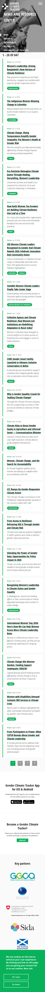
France (22, 273)
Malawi (11, 719)
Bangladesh (13, 88)
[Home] (11, 7)
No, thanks (16, 984)
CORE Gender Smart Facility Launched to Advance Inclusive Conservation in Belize (22, 362)
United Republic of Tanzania (19, 305)
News (6, 34)
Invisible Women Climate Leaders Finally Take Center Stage (23, 287)
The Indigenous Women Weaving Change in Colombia (23, 102)
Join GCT (22, 840)
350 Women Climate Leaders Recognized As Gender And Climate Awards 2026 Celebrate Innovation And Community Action (24, 249)
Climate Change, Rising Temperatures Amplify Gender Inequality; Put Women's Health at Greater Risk (23, 138)
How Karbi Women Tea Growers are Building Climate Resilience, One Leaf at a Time (22, 210)
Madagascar (13, 610)
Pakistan (12, 273)
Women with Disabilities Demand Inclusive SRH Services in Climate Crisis (23, 700)
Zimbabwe (12, 193)
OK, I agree (16, 977)
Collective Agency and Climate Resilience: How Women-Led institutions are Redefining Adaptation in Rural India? (21, 323)
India (11, 158)
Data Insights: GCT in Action (16, 50)
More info (28, 969)
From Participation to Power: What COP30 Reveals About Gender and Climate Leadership (24, 735)
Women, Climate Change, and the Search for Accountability (23, 462)
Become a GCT (9, 46)
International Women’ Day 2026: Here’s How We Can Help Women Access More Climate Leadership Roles (23, 628)
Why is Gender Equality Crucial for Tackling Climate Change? (23, 395)
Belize (11, 381)
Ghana (11, 448)
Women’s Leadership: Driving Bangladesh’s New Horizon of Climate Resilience (21, 69)
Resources (8, 38)
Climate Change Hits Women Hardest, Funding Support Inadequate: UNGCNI (20, 665)
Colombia (12, 120)
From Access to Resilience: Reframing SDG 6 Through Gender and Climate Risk (23, 524)
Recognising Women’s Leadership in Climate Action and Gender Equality (23, 588)
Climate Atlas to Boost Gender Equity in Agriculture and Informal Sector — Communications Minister (24, 429)
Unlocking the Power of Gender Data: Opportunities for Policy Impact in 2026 (22, 556)
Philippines (13, 508)
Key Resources (10, 42)
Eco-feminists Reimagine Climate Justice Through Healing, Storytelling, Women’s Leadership (23, 174)
